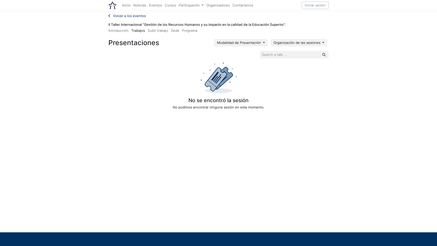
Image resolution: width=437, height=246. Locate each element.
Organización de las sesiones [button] (297, 43)
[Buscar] (324, 54)
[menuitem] (126, 5)
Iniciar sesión (315, 5)
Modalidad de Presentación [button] (239, 43)
